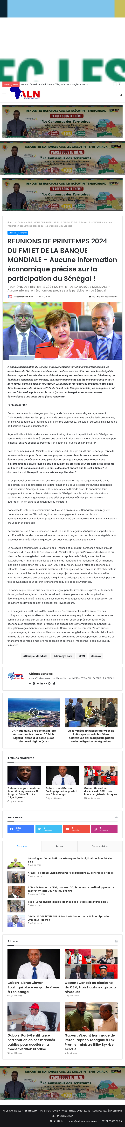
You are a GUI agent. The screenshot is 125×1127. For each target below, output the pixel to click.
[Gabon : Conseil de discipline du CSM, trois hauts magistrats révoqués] (101, 775)
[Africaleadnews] (25, 95)
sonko (97, 656)
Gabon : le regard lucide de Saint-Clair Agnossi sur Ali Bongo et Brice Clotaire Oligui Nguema (23, 792)
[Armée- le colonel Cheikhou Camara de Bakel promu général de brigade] (16, 877)
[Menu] (4, 96)
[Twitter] (39, 684)
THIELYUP (33, 1110)
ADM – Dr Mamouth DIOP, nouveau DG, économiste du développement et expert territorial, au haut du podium (72, 889)
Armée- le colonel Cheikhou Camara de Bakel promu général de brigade (71, 872)
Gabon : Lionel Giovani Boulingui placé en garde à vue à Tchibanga (61, 791)
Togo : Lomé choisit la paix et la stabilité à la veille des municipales (68, 901)
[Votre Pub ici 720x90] (62, 121)
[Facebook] (35, 684)
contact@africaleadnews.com (82, 1121)
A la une (23, 222)
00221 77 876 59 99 (112, 1121)
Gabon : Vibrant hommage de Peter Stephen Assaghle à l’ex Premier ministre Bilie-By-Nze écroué (90, 1042)
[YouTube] (46, 684)
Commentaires (100, 846)
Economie (22, 232)
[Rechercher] (121, 96)
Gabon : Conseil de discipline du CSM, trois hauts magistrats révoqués (57, 84)
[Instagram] (50, 684)
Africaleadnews (20, 296)
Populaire (22, 846)
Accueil (13, 222)
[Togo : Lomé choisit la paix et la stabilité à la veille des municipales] (16, 906)
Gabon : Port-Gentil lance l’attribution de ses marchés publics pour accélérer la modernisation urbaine (31, 1042)
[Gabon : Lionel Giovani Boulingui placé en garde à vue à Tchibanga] (62, 775)
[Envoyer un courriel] (32, 296)
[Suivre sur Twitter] (30, 296)
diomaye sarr (63, 656)
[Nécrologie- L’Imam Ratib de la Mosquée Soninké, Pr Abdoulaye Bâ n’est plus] (16, 863)
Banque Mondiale (36, 656)
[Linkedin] (42, 684)
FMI (82, 656)
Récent (60, 846)
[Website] (31, 684)
